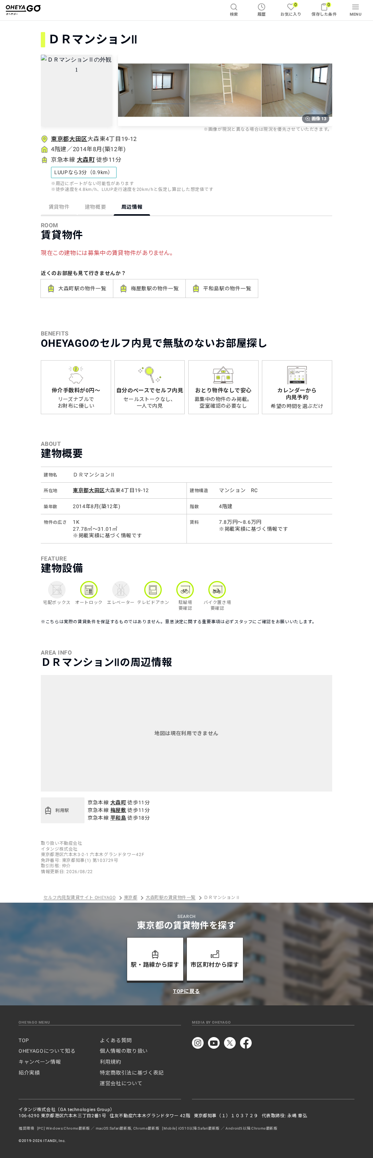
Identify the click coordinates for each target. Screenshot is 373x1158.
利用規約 (110, 1062)
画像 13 (318, 118)
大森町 (86, 159)
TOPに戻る (186, 991)
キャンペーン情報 (40, 1062)
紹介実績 (29, 1073)
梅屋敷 (118, 810)
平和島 (118, 818)
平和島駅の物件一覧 (227, 288)
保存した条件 (324, 9)
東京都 (130, 897)
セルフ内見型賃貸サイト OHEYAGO (79, 897)
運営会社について (121, 1083)
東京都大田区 (69, 139)
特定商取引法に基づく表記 (132, 1073)
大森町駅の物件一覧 (82, 288)
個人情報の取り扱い (124, 1051)
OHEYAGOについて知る (47, 1051)
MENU (356, 14)
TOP (24, 1040)
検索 (234, 14)
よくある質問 (116, 1040)
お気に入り (290, 9)
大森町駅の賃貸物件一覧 (171, 897)
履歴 (262, 14)
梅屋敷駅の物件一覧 (155, 288)
